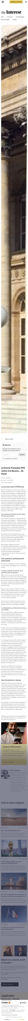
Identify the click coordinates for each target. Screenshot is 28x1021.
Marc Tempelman (9, 482)
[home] (2, 2)
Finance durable (5, 19)
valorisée (13, 697)
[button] (26, 2)
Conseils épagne (20, 16)
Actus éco (9, 16)
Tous (2, 16)
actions (10, 647)
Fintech (15, 19)
